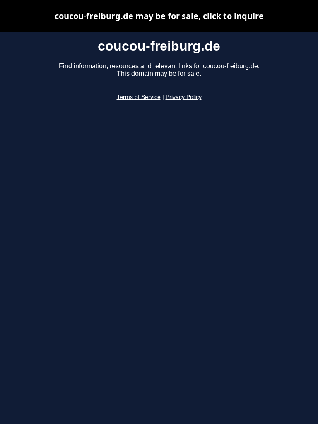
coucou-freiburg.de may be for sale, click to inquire (159, 16)
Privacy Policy (184, 97)
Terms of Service (139, 97)
